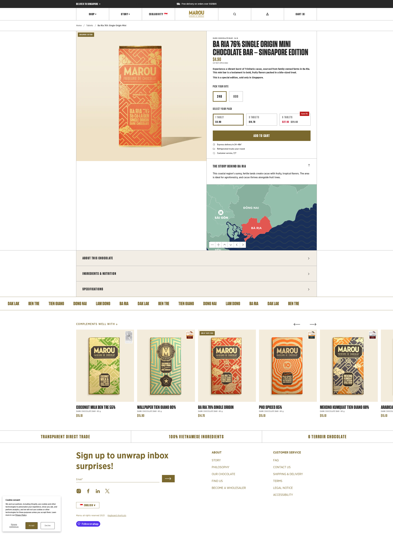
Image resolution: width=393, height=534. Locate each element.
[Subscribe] (168, 478)
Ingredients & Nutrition (99, 273)
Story (125, 14)
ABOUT (217, 452)
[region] (196, 4)
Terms (277, 481)
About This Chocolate (97, 258)
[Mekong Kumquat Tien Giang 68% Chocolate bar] (349, 366)
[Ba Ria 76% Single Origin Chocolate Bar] (227, 366)
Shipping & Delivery (288, 474)
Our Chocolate (223, 474)
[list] (141, 96)
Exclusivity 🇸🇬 (158, 14)
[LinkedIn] (97, 491)
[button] (297, 324)
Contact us (282, 467)
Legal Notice (283, 488)
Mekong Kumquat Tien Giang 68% (344, 407)
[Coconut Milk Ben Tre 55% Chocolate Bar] (105, 366)
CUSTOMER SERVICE (287, 452)
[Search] (234, 14)
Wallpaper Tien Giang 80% (156, 407)
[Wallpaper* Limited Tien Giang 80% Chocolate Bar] (166, 366)
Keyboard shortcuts (117, 516)
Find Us (217, 481)
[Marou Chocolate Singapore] (196, 14)
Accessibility (283, 494)
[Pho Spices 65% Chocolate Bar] (288, 366)
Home (79, 26)
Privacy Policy (21, 515)
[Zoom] (200, 155)
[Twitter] (107, 491)
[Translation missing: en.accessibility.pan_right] (243, 245)
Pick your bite (221, 86)
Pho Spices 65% (270, 407)
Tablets (89, 26)
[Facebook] (88, 491)
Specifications (92, 289)
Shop (93, 14)
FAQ (276, 460)
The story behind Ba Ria (229, 166)
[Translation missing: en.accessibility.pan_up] (224, 245)
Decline (48, 525)
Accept (31, 525)
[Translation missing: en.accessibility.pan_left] (237, 245)
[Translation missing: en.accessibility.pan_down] (231, 245)
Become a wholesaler (229, 488)
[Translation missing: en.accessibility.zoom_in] (218, 245)
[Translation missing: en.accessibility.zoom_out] (212, 245)
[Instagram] (78, 491)
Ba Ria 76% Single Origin (216, 407)
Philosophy (220, 467)
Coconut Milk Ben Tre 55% (95, 407)
